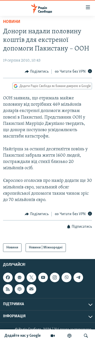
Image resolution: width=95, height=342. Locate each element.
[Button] (37, 71)
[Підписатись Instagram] (55, 277)
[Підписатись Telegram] (78, 277)
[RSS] (8, 289)
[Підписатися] (31, 289)
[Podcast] (19, 289)
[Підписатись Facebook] (8, 277)
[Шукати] (85, 335)
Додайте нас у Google (23, 336)
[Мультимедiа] (52, 335)
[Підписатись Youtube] (43, 277)
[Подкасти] (69, 335)
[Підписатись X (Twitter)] (31, 277)
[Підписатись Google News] (19, 277)
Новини (11, 22)
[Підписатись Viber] (66, 277)
